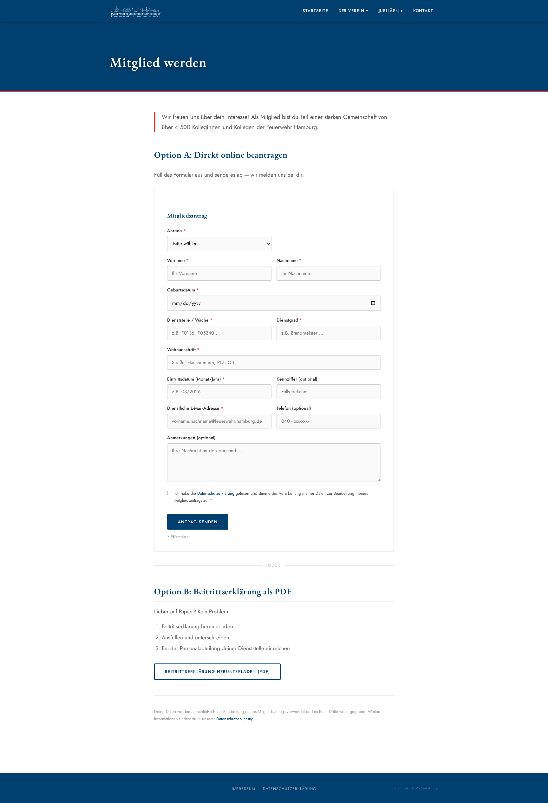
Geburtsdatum (183, 290)
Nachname (289, 260)
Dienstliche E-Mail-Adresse (195, 408)
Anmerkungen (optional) (191, 437)
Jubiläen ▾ (391, 11)
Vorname (178, 260)
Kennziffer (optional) (297, 379)
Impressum (244, 789)
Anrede (176, 230)
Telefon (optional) (294, 408)
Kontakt (423, 11)
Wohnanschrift (183, 349)
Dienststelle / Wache (189, 320)
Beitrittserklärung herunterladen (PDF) (217, 672)
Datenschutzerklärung (215, 493)
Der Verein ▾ (353, 11)
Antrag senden (198, 522)
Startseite (315, 11)
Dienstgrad (289, 320)
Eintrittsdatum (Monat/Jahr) (196, 379)
